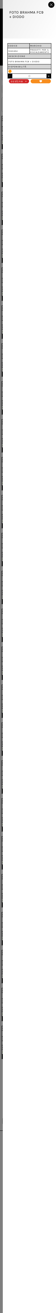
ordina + (19, 81)
